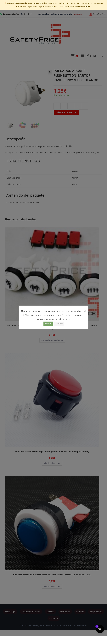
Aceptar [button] (48, 324)
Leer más (59, 324)
